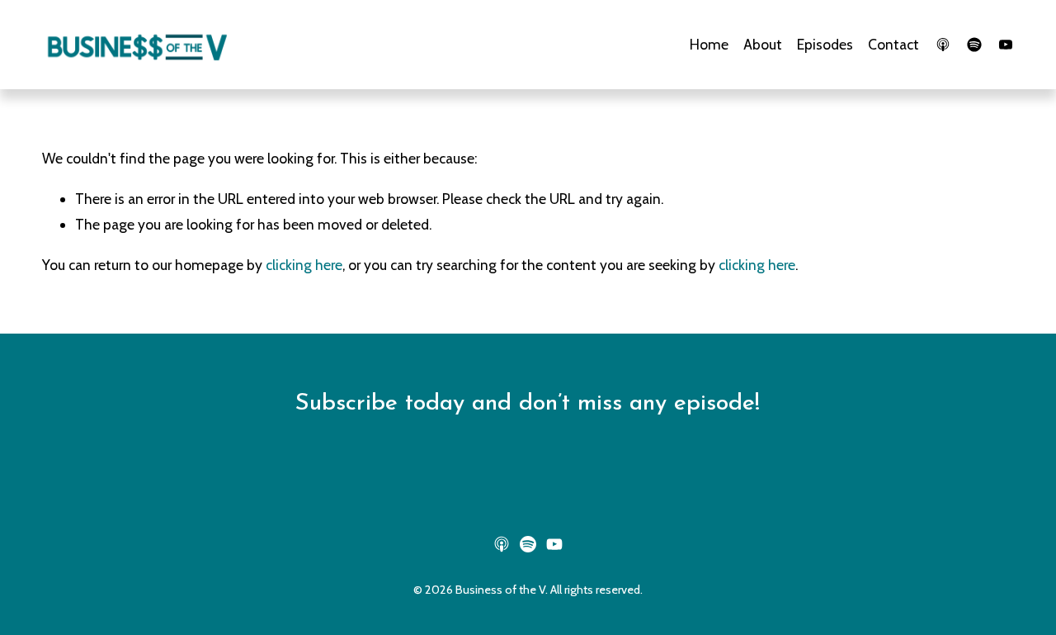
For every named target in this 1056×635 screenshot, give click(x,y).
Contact (893, 44)
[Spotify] (974, 44)
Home (709, 44)
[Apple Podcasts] (943, 44)
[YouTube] (1005, 44)
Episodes (825, 44)
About (762, 44)
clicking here (304, 264)
